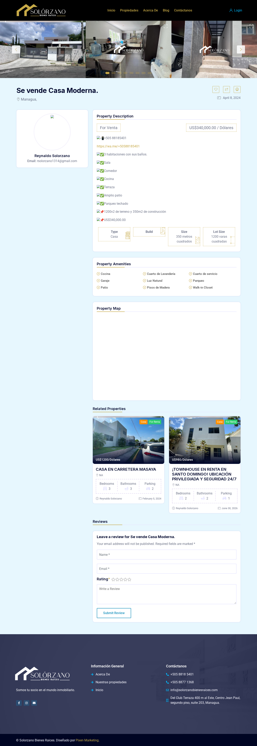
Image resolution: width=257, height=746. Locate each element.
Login (237, 10)
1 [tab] (107, 73)
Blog (166, 10)
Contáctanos (183, 10)
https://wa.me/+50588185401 (118, 146)
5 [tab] (132, 73)
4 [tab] (125, 73)
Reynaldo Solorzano (111, 498)
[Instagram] (26, 703)
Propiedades (129, 10)
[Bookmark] (215, 89)
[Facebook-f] (19, 703)
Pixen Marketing (87, 740)
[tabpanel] (43, 49)
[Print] (237, 89)
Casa (143, 421)
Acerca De (150, 10)
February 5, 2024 (152, 498)
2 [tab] (113, 73)
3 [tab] (119, 73)
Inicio (111, 10)
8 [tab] (150, 73)
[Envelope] (34, 703)
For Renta (155, 421)
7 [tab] (144, 73)
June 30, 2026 (230, 508)
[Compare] (226, 89)
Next (241, 49)
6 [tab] (138, 73)
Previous (16, 49)
